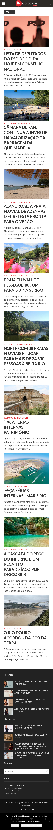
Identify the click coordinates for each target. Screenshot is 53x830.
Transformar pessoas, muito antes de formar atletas (31, 701)
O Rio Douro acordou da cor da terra (25, 637)
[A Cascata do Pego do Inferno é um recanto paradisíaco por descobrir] (26, 531)
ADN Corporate (11, 123)
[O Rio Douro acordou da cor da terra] (26, 610)
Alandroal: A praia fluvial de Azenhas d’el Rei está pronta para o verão (25, 214)
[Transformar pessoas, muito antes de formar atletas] (8, 702)
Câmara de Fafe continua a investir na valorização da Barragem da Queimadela (26, 137)
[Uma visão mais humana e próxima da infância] (8, 684)
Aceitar (15, 825)
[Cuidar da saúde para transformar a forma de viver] (8, 693)
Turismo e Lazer (26, 123)
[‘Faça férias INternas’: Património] (26, 399)
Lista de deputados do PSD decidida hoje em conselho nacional (25, 61)
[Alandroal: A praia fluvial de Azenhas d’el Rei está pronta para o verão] (26, 183)
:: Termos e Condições (13, 788)
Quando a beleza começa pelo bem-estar (31, 736)
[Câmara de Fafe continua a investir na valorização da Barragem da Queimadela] (26, 105)
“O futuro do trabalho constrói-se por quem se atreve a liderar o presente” (31, 755)
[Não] (49, 821)
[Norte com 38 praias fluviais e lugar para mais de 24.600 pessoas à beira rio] (26, 326)
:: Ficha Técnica (10, 793)
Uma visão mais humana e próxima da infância (30, 683)
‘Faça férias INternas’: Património (16, 427)
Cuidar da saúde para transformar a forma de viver (31, 692)
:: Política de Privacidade (14, 785)
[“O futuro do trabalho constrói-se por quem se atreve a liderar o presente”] (8, 755)
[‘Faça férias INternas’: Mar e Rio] (26, 468)
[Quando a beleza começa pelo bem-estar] (8, 737)
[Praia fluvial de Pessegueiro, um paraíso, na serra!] (26, 257)
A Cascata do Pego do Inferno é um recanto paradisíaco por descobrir (24, 564)
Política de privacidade (31, 825)
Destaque (8, 418)
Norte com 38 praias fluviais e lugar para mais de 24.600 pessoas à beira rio (26, 356)
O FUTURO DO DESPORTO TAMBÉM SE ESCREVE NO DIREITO (30, 727)
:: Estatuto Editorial (11, 791)
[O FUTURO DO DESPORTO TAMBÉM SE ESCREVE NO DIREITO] (8, 728)
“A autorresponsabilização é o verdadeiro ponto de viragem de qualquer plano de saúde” (30, 746)
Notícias (19, 50)
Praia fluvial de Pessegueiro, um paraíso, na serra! (23, 284)
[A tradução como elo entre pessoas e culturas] (8, 711)
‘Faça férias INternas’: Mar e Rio (25, 493)
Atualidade (9, 50)
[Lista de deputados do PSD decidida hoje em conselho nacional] (26, 31)
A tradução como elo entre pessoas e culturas (31, 710)
